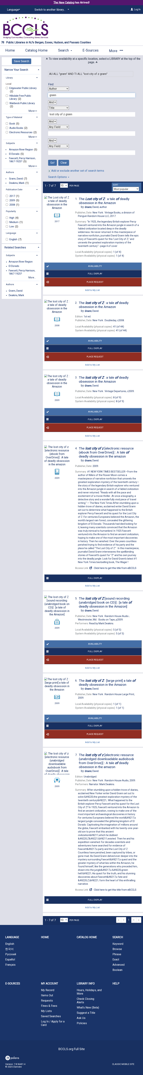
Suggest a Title (86, 1012)
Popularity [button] (11, 211)
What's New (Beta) (88, 1007)
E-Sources (90, 50)
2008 (12, 204)
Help (115, 983)
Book (12, 123)
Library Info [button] (86, 983)
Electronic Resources (21, 132)
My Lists (46, 1011)
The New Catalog (64, 2)
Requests (47, 1000)
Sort (115, 185)
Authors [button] (10, 172)
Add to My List (92, 290)
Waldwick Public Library (22, 103)
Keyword (117, 943)
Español (10, 959)
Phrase (116, 954)
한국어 (9, 949)
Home (10, 50)
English (13, 239)
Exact (115, 959)
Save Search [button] (21, 61)
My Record (47, 990)
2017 (12, 196)
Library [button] (9, 77)
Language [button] (11, 233)
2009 (12, 200)
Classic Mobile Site (123, 1064)
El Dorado (14, 154)
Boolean (117, 970)
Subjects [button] (10, 143)
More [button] (113, 51)
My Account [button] (49, 983)
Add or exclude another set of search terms (77, 170)
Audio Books (16, 128)
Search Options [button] (57, 177)
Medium (14, 222)
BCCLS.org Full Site (71, 1049)
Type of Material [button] (14, 117)
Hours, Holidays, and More (89, 991)
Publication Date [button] (14, 189)
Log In (137, 9)
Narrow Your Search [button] (16, 69)
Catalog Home (36, 50)
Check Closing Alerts (85, 1000)
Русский (10, 954)
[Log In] (132, 9)
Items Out (47, 995)
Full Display (95, 273)
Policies (82, 1023)
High (12, 217)
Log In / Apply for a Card (53, 1023)
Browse (117, 949)
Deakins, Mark (16, 183)
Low (11, 226)
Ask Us (81, 1018)
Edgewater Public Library (23, 88)
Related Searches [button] (15, 247)
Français (10, 964)
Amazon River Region (21, 149)
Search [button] (64, 50)
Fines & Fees (49, 1005)
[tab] (21, 69)
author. (96, 207)
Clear (64, 162)
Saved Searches (51, 1016)
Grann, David (16, 178)
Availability (95, 266)
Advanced (118, 964)
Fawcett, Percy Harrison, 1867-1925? (22, 160)
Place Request (95, 282)
